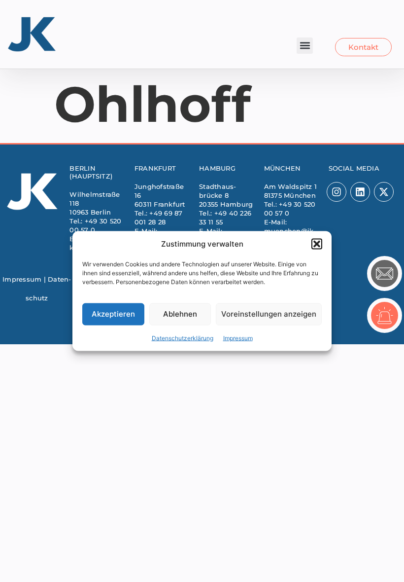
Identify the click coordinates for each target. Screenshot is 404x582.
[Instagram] (336, 192)
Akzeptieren (113, 314)
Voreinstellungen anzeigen (268, 314)
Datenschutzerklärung (182, 337)
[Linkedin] (360, 192)
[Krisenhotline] (384, 315)
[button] (317, 244)
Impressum (238, 337)
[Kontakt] (384, 273)
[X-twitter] (384, 192)
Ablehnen (180, 314)
